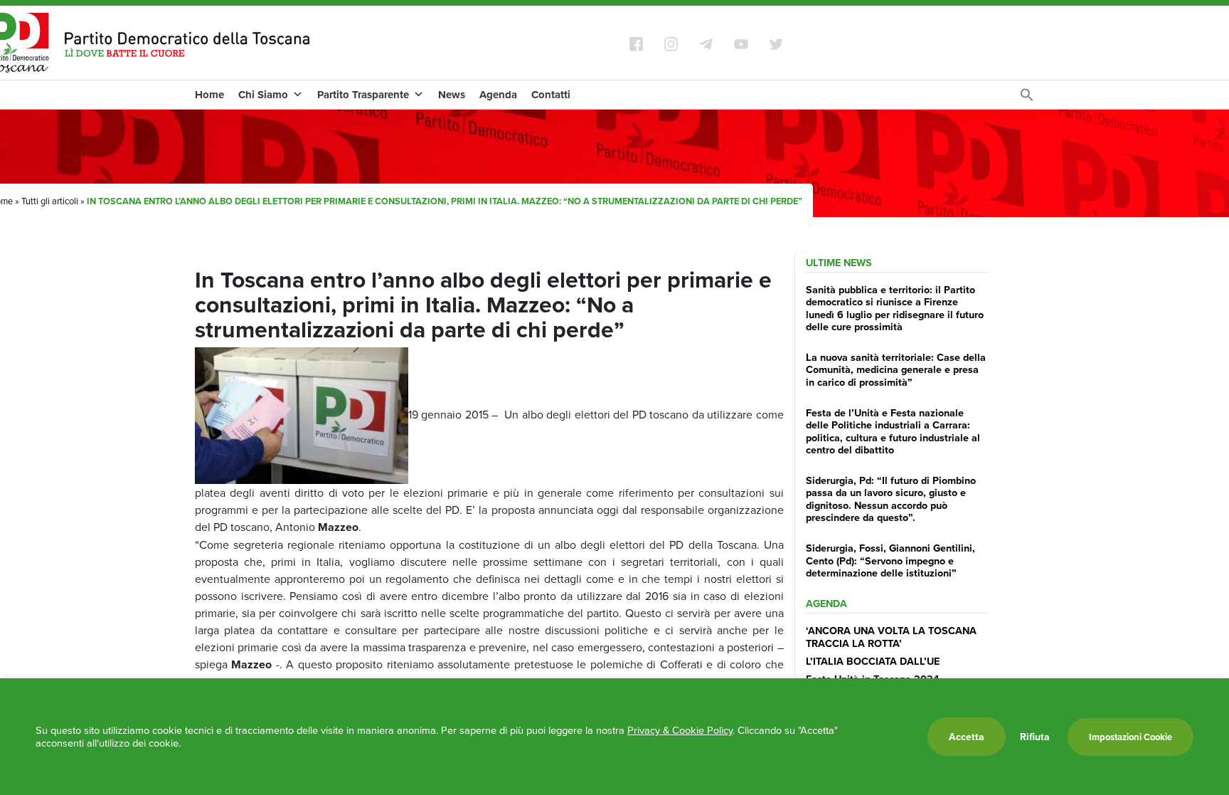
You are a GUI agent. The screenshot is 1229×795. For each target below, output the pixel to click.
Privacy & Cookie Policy (680, 729)
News (451, 94)
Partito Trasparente (363, 94)
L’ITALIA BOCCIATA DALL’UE (873, 660)
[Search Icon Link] (1027, 98)
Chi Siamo (263, 94)
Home (209, 94)
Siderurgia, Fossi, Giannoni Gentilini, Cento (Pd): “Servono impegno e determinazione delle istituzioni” (890, 560)
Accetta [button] (966, 737)
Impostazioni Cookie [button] (1130, 737)
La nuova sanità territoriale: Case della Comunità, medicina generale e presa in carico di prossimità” (896, 369)
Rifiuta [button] (1035, 736)
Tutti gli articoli (49, 200)
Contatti (550, 94)
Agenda (498, 94)
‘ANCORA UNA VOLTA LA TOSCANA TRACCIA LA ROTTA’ (891, 636)
